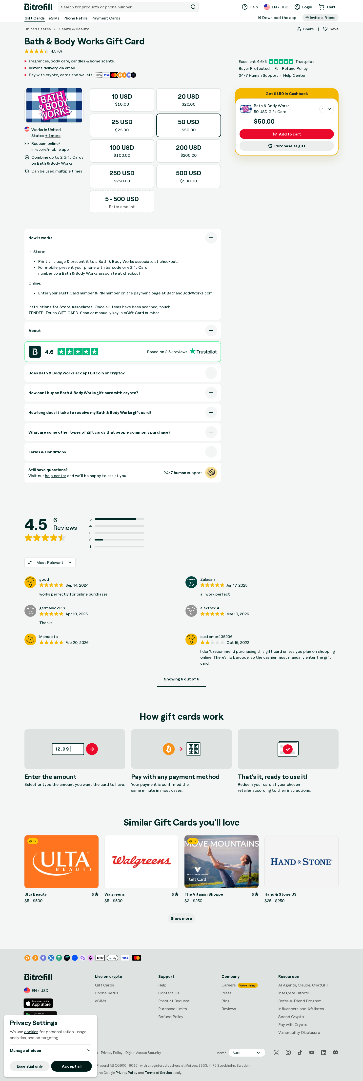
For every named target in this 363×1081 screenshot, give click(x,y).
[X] (276, 1053)
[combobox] (123, 7)
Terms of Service (158, 1072)
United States (37, 28)
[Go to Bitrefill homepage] (38, 6)
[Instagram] (288, 1052)
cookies (31, 1031)
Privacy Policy (126, 1072)
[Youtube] (312, 1052)
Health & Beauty (74, 28)
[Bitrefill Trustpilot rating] (78, 351)
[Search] (193, 7)
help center (55, 475)
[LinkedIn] (324, 1052)
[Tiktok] (300, 1052)
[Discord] (336, 1052)
